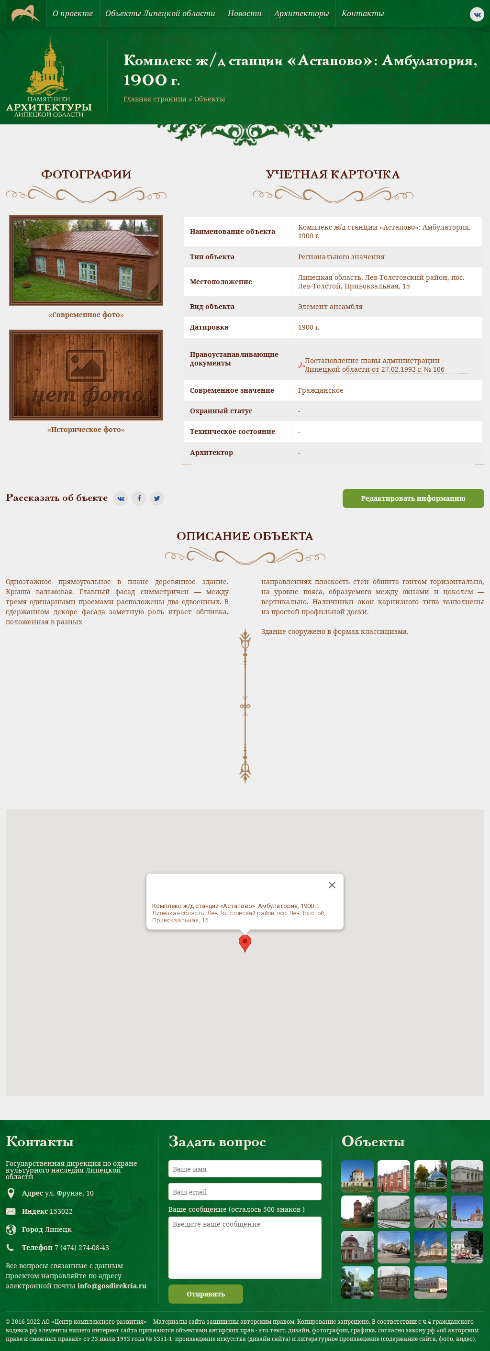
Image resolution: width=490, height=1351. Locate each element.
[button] (245, 943)
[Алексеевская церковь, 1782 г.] (357, 1176)
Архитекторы (301, 13)
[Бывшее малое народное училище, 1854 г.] (394, 1282)
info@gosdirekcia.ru (112, 1285)
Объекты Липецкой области (160, 13)
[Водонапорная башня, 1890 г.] (357, 1212)
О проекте (73, 13)
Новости (245, 13)
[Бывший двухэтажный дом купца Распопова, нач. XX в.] (430, 1282)
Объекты (209, 98)
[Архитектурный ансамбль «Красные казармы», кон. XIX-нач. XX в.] (394, 1176)
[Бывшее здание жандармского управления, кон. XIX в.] (467, 1176)
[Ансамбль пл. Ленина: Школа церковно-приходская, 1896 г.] (394, 1247)
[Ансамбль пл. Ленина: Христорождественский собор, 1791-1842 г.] (430, 1247)
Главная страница (155, 98)
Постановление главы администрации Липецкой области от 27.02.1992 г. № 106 (375, 365)
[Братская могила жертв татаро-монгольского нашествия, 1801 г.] (430, 1176)
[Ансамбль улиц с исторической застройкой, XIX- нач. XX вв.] (430, 1212)
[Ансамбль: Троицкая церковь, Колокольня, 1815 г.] (467, 1212)
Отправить (206, 1293)
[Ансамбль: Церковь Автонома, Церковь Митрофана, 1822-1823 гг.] (357, 1247)
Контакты (363, 13)
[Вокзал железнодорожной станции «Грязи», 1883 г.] (394, 1212)
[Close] (332, 885)
